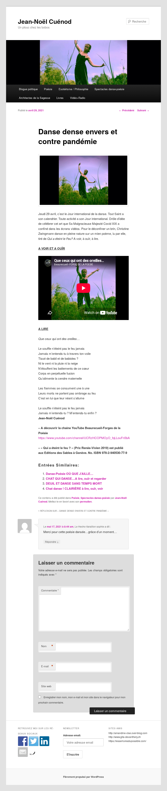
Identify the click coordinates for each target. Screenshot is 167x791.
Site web (46, 686)
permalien (86, 501)
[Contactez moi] (23, 752)
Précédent (126, 110)
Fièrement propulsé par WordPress (83, 777)
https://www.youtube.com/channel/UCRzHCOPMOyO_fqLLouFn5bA (84, 438)
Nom (47, 646)
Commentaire (50, 590)
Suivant (143, 110)
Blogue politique (28, 89)
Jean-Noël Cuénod (44, 21)
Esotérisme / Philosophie (73, 89)
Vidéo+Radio (77, 98)
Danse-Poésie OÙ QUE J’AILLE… (69, 473)
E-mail (47, 666)
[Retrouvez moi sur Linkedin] (44, 741)
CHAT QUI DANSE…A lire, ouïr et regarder (76, 478)
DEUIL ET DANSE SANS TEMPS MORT (74, 483)
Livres (60, 98)
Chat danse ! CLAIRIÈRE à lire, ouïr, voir (74, 488)
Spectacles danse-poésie (109, 89)
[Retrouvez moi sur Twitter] (33, 741)
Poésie (48, 89)
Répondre (52, 541)
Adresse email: (72, 735)
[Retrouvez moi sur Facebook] (23, 741)
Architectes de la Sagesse (34, 98)
